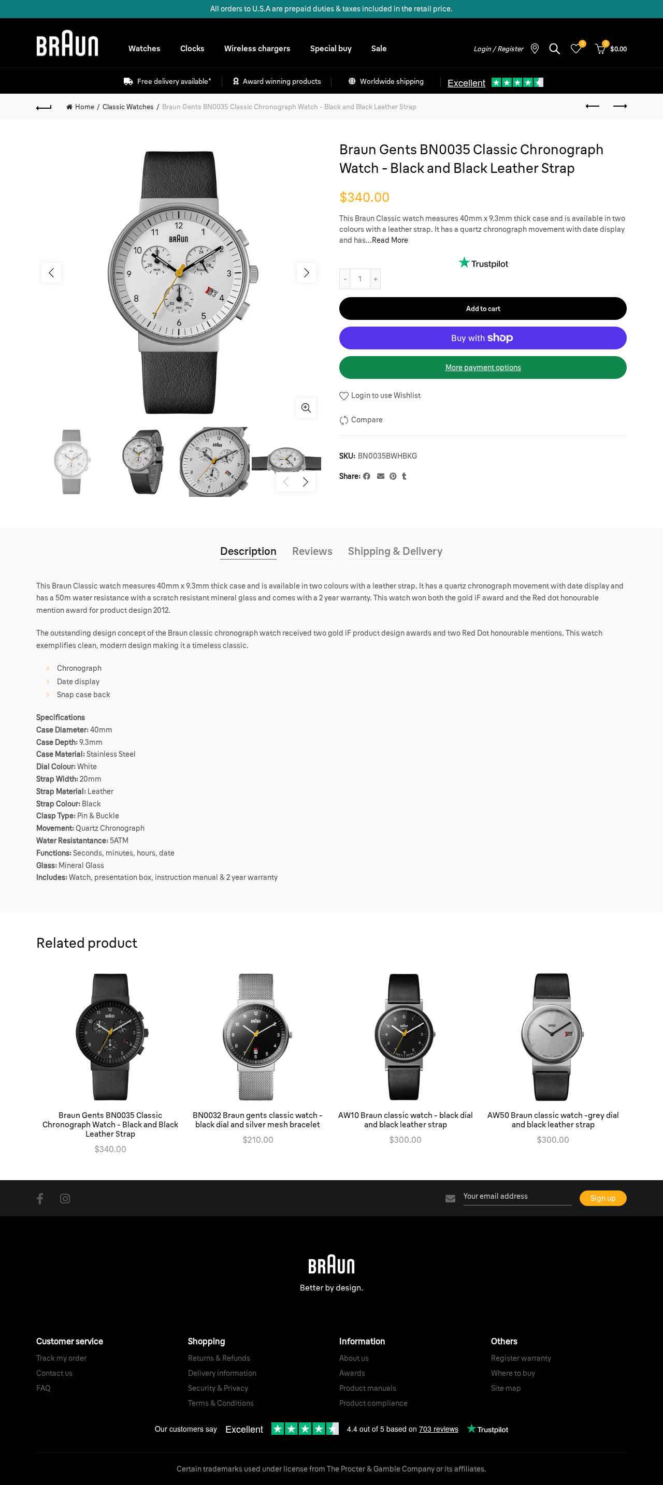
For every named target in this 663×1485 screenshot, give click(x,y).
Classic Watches (128, 106)
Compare (367, 419)
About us (354, 1358)
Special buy (331, 48)
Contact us (54, 1373)
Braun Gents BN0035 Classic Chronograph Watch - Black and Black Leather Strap (110, 1125)
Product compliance (373, 1403)
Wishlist (582, 44)
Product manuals (367, 1388)
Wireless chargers (257, 48)
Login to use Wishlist (385, 395)
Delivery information (222, 1373)
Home (84, 106)
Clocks (192, 48)
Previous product (593, 106)
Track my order (61, 1358)
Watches (144, 48)
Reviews (312, 551)
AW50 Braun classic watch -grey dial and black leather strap (553, 1120)
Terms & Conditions (221, 1403)
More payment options (483, 367)
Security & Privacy (218, 1388)
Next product (619, 106)
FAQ (43, 1388)
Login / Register (498, 49)
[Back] (44, 106)
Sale (379, 48)
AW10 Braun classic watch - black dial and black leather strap (405, 1120)
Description (248, 551)
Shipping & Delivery (395, 551)
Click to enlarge (306, 408)
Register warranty (521, 1358)
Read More (390, 240)
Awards (352, 1373)
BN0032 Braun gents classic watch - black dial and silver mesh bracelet (258, 1120)
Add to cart (483, 308)
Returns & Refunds (219, 1358)
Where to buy (513, 1373)
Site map (506, 1388)
